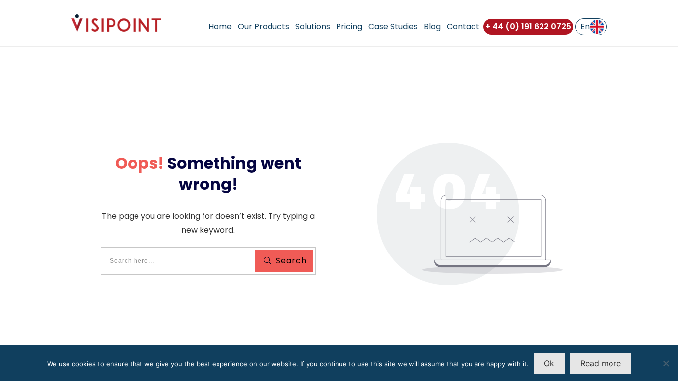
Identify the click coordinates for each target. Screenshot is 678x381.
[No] (666, 363)
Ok (549, 363)
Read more (600, 363)
